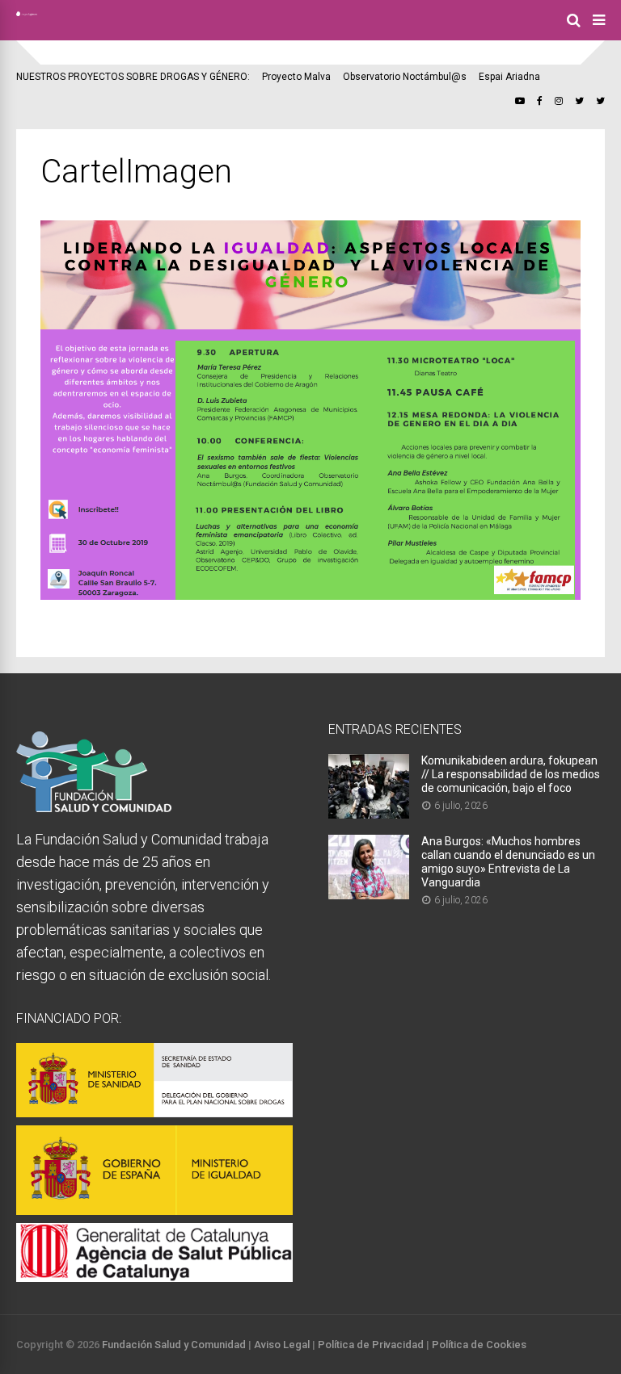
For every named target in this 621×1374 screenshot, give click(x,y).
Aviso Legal (282, 1344)
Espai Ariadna (509, 76)
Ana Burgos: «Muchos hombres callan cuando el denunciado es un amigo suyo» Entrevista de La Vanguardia (508, 862)
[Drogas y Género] (26, 13)
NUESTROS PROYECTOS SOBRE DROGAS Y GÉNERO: (133, 76)
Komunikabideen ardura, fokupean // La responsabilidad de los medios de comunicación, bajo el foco (510, 774)
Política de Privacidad (371, 1344)
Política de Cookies (479, 1344)
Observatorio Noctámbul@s (405, 76)
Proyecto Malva (296, 76)
